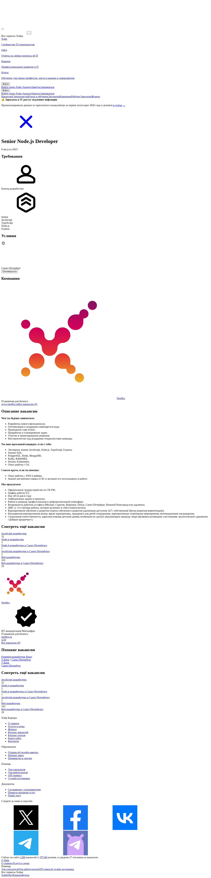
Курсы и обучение (38, 96)
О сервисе (13, 723)
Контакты (13, 741)
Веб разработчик (10, 557)
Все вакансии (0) (27, 404)
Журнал (95, 96)
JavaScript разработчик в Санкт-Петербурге (25, 551)
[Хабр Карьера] (14, 32)
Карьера (17, 875)
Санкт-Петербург (21, 659)
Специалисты (20, 96)
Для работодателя (18, 772)
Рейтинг (76, 96)
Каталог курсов (16, 735)
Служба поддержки (19, 778)
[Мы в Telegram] (26, 854)
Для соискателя (16, 769)
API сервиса (15, 775)
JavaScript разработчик (14, 533)
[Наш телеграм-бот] (75, 854)
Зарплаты (86, 96)
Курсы (25, 875)
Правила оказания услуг (21, 792)
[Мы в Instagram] (174, 829)
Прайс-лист (14, 795)
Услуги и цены (16, 726)
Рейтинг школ (16, 755)
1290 (22, 857)
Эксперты (54, 96)
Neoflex (121, 398)
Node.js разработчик (12, 539)
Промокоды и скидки (20, 758)
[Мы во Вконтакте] (125, 829)
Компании (65, 96)
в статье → (119, 105)
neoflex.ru (6, 636)
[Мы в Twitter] (26, 829)
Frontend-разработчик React (16, 656)
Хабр (4, 875)
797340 (43, 857)
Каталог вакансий (18, 732)
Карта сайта (14, 738)
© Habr (5, 860)
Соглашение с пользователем (24, 789)
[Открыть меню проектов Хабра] (2, 28)
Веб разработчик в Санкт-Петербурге (22, 563)
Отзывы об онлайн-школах (23, 752)
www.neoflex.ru (9, 404)
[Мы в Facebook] (75, 829)
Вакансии (6, 96)
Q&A (10, 875)
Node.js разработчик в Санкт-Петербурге (24, 545)
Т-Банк (5, 659)
